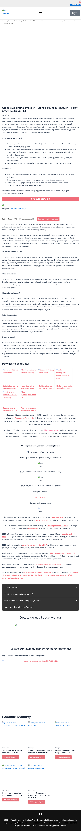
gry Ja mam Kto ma (57, 575)
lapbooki (14, 575)
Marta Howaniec (42, 520)
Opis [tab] (3, 219)
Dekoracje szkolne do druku (57, 526)
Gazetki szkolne (57, 517)
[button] (40, 13)
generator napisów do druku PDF (34, 545)
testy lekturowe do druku (27, 575)
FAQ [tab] (15, 219)
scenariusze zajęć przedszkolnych (48, 564)
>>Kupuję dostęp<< (10, 757)
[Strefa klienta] (80, 2)
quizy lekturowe (17, 578)
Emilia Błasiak (33, 528)
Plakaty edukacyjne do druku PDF (62, 553)
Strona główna (7, 21)
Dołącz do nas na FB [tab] (26, 219)
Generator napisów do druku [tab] (48, 219)
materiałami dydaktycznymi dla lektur (37, 572)
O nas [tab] (10, 219)
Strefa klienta (75, 5)
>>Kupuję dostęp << (40, 198)
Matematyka (27, 21)
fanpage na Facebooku (24, 418)
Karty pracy (18, 21)
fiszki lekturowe (44, 575)
